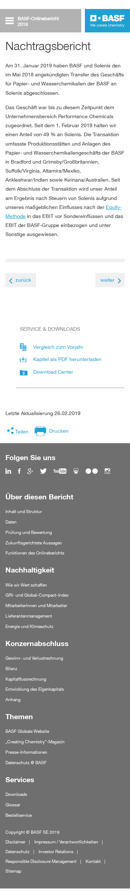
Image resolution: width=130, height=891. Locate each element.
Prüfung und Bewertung (28, 532)
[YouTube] (60, 471)
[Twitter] (43, 471)
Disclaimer (15, 842)
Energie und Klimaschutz (29, 626)
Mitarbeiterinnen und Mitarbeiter (36, 605)
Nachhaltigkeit (29, 570)
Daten (11, 522)
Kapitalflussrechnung (25, 679)
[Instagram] (107, 471)
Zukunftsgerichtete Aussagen (33, 542)
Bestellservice (18, 815)
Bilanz (11, 668)
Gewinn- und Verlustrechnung (34, 658)
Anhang (13, 699)
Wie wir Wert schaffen (26, 585)
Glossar (12, 804)
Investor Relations (56, 851)
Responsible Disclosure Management (41, 861)
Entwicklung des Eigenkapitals (34, 689)
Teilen (22, 431)
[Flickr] (92, 471)
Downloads (16, 794)
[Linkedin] (8, 471)
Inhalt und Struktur (23, 511)
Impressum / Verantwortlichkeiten (66, 842)
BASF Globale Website (27, 731)
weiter (107, 280)
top (122, 866)
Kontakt (93, 861)
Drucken (59, 431)
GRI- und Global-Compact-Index (37, 595)
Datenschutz (17, 851)
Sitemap (13, 871)
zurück (23, 280)
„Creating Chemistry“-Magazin (35, 741)
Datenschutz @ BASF (26, 762)
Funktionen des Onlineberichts (34, 553)
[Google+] (30, 471)
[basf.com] (107, 22)
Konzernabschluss (37, 643)
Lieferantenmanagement (28, 616)
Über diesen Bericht (39, 497)
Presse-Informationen (26, 752)
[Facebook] (19, 471)
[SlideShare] (76, 471)
